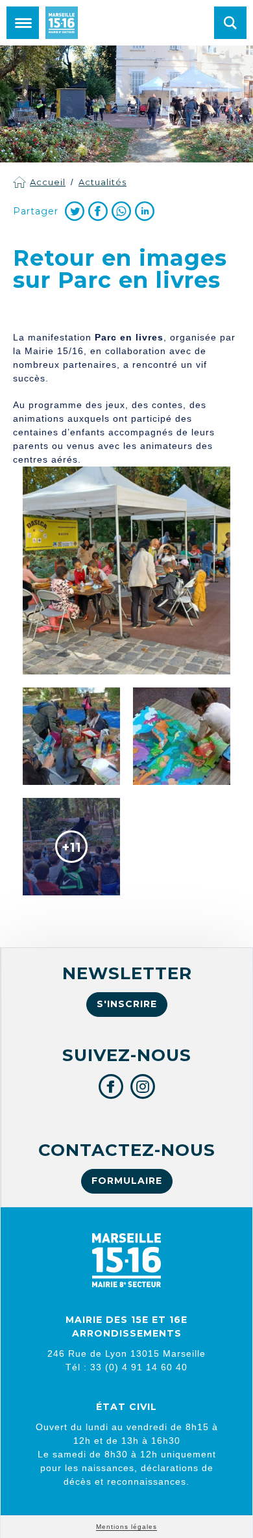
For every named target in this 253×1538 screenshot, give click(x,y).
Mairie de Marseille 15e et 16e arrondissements (62, 23)
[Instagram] (143, 1086)
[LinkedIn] (144, 211)
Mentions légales (126, 1526)
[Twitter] (74, 211)
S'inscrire (127, 1004)
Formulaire (126, 1180)
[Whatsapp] (121, 211)
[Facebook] (98, 211)
